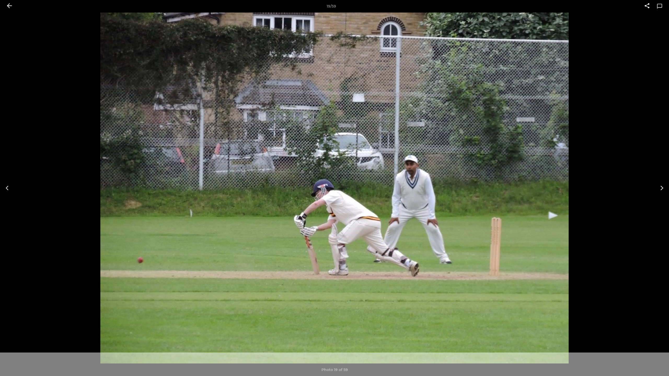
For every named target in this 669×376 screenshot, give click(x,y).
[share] (647, 6)
